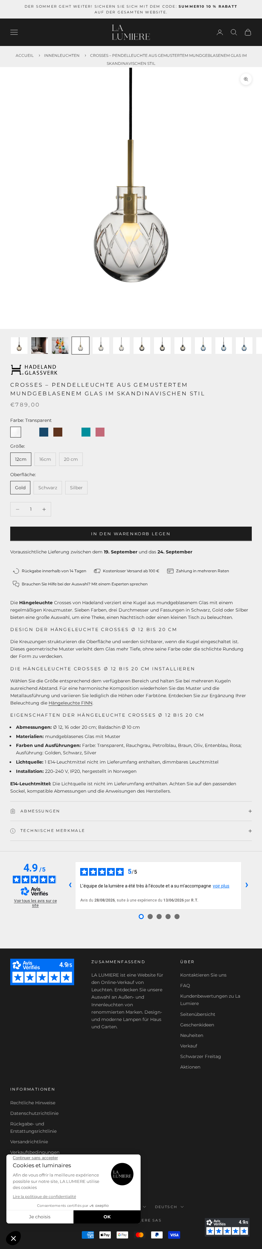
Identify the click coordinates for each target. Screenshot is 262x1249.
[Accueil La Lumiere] (131, 32)
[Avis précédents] (70, 885)
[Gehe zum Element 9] (183, 345)
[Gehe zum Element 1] (19, 345)
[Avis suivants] (246, 885)
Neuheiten (191, 1035)
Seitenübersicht (197, 1014)
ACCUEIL (25, 55)
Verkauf (188, 1046)
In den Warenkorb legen (131, 533)
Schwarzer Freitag (200, 1056)
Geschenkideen (197, 1025)
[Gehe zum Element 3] (60, 345)
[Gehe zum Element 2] (40, 345)
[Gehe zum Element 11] (224, 345)
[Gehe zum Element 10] (203, 345)
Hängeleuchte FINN (70, 703)
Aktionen (190, 1067)
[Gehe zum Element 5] (101, 345)
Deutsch (166, 1207)
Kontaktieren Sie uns (203, 975)
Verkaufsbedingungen (34, 1152)
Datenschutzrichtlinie (34, 1113)
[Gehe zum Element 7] (142, 345)
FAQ (185, 985)
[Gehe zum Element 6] (121, 345)
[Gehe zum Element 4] (80, 345)
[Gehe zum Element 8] (162, 345)
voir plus (221, 885)
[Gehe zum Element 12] (244, 345)
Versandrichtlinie (29, 1142)
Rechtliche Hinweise (32, 1103)
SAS (157, 1220)
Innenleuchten (62, 55)
